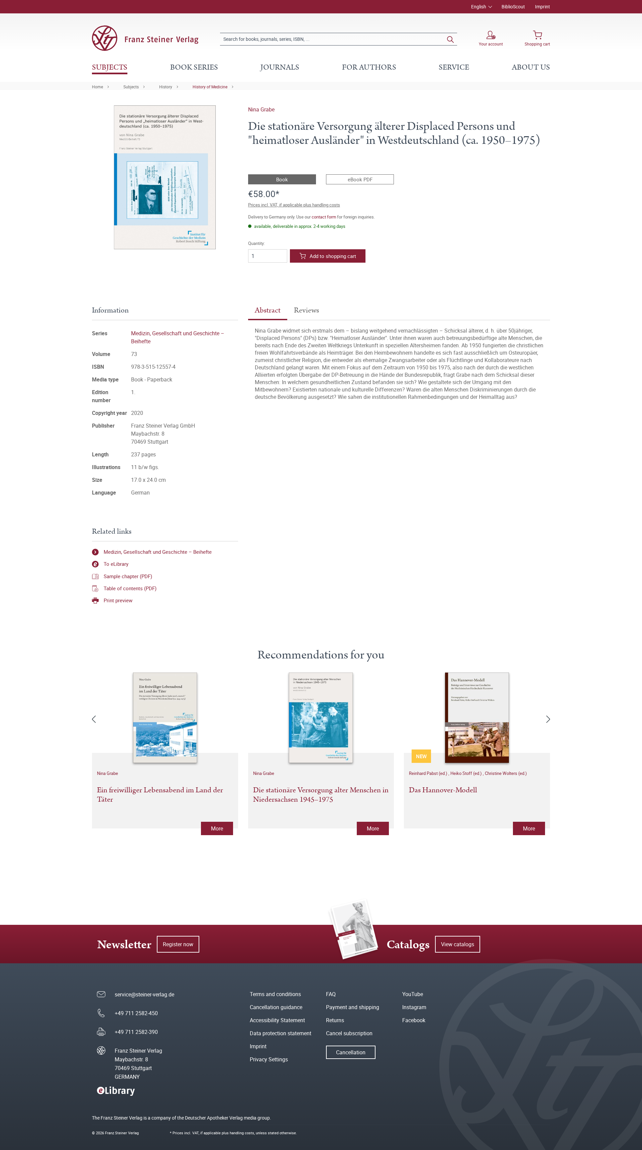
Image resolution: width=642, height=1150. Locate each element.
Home (97, 87)
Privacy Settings (269, 1059)
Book (282, 179)
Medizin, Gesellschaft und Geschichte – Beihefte (158, 551)
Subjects (131, 87)
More (217, 828)
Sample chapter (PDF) (128, 576)
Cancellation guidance (276, 1007)
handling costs (242, 1132)
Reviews (306, 310)
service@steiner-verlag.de (144, 994)
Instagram (414, 1007)
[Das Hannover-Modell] (477, 718)
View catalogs (457, 944)
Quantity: (256, 243)
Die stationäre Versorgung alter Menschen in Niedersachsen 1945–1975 (321, 795)
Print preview (118, 600)
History (165, 87)
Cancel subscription (349, 1033)
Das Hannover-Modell (443, 791)
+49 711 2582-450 (136, 1013)
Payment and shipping (352, 1007)
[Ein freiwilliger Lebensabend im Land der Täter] (165, 718)
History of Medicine (210, 87)
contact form (324, 217)
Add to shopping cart (333, 256)
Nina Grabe (261, 109)
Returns (335, 1020)
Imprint (542, 6)
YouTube (412, 994)
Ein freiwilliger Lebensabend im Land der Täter (160, 795)
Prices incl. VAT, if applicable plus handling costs (294, 205)
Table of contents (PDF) (130, 588)
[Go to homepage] (145, 38)
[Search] (450, 39)
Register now (178, 944)
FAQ (331, 994)
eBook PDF (360, 179)
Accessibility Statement (277, 1020)
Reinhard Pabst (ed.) (428, 773)
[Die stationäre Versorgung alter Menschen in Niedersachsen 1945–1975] (321, 718)
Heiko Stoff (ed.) (466, 773)
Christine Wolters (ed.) (506, 773)
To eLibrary (116, 563)
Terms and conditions (275, 994)
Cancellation (350, 1052)
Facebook (413, 1020)
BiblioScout (513, 6)
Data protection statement (280, 1033)
